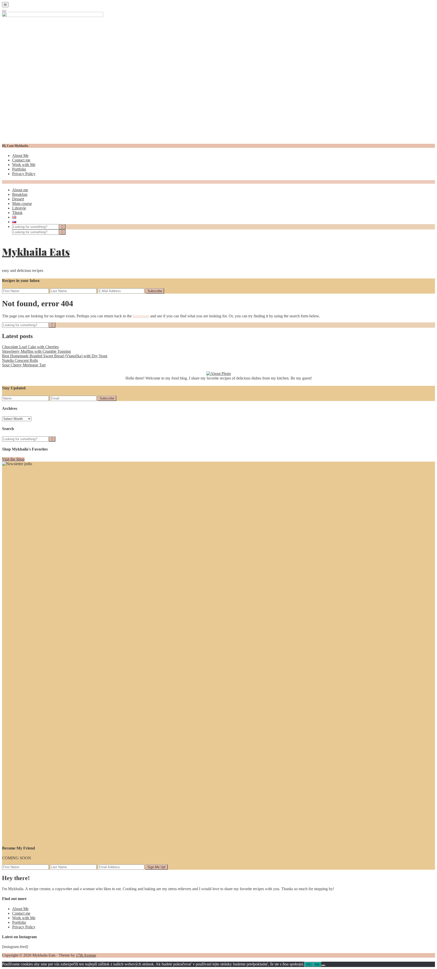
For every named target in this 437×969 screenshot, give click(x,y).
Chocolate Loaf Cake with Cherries (30, 347)
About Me (20, 155)
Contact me (21, 160)
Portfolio (19, 169)
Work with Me (23, 164)
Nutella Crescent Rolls (20, 360)
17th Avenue (86, 955)
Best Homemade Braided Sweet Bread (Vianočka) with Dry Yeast (54, 356)
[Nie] (323, 965)
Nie (317, 964)
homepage (141, 316)
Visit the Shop (13, 459)
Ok (308, 964)
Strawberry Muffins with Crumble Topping (36, 351)
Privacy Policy (23, 174)
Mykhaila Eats (36, 251)
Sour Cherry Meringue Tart (24, 365)
